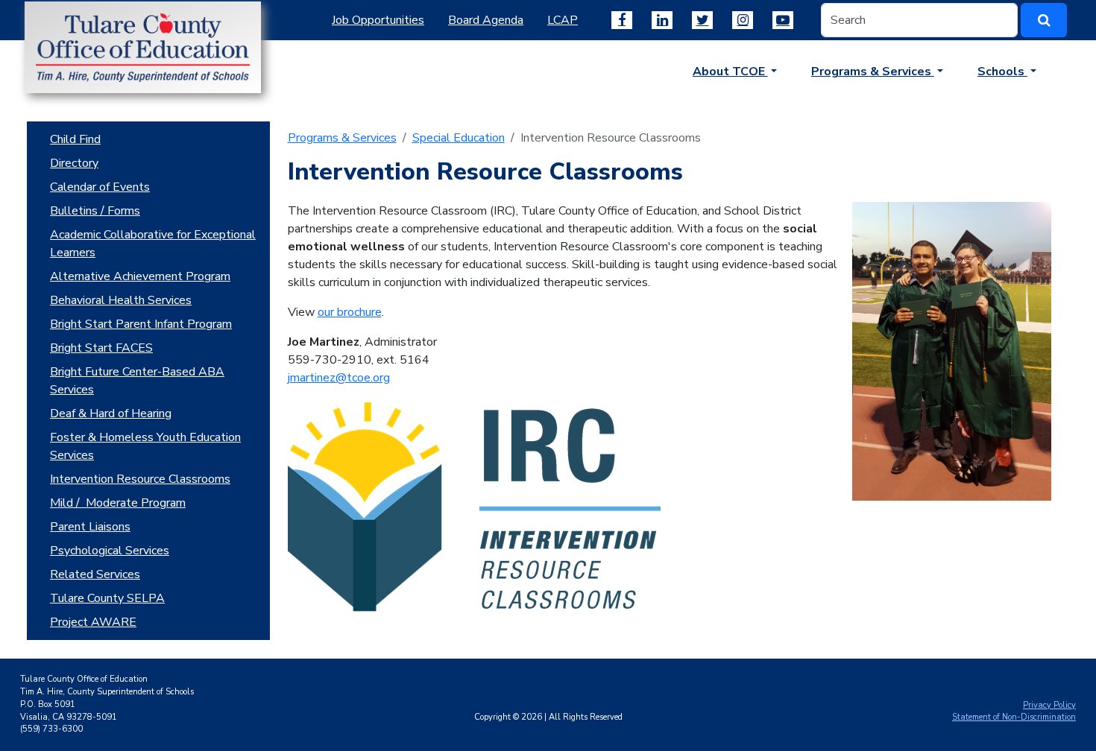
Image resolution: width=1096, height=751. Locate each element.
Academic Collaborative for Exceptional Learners (153, 243)
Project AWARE (93, 622)
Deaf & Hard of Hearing (110, 413)
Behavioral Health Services (121, 300)
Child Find (75, 139)
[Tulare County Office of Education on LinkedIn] (662, 20)
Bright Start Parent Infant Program (141, 324)
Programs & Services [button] (872, 71)
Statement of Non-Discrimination (1014, 717)
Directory (74, 163)
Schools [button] (1002, 71)
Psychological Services (109, 550)
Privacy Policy (1049, 705)
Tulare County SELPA (107, 598)
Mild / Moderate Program (118, 503)
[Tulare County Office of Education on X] (702, 20)
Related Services (95, 574)
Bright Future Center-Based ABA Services (137, 381)
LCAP (562, 20)
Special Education (458, 138)
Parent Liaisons (90, 527)
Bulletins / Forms (95, 211)
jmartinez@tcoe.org (339, 378)
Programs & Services (342, 138)
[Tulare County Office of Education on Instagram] (742, 20)
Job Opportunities (378, 20)
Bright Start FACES (101, 348)
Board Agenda (485, 20)
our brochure (350, 312)
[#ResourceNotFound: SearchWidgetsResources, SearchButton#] (1044, 20)
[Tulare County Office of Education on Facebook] (621, 20)
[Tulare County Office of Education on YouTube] (782, 20)
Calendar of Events (100, 187)
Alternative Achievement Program (140, 276)
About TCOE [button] (730, 71)
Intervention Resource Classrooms (140, 479)
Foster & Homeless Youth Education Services (145, 446)
